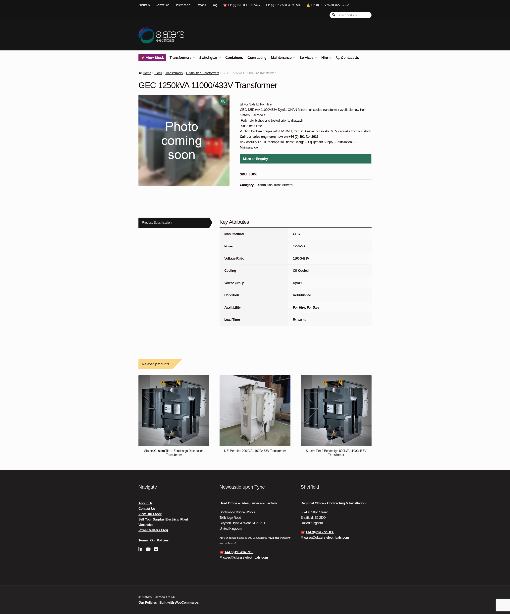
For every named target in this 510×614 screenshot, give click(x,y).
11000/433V (301, 258)
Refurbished (302, 295)
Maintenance (281, 58)
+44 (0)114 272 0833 (320, 532)
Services (306, 58)
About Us (144, 5)
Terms (143, 540)
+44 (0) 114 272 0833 (283, 5)
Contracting (257, 58)
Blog (214, 5)
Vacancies (145, 525)
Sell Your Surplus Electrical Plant (163, 519)
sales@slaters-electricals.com (245, 557)
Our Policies (159, 540)
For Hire (299, 307)
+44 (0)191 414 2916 (239, 552)
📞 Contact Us (347, 58)
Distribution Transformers (202, 73)
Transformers (180, 58)
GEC (296, 234)
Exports (201, 5)
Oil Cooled (301, 271)
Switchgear (208, 58)
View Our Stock (150, 514)
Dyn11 (297, 283)
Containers (234, 58)
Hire (324, 58)
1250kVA (299, 246)
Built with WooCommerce (178, 602)
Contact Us (163, 5)
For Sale (313, 307)
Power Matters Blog (153, 530)
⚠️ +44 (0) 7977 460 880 (327, 5)
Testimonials (183, 5)
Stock (158, 73)
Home (147, 73)
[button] (223, 101)
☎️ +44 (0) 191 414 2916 (241, 5)
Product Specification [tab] (157, 222)
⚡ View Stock (152, 58)
